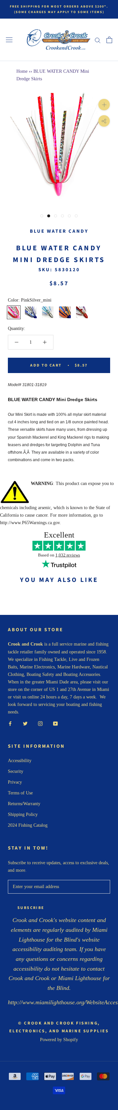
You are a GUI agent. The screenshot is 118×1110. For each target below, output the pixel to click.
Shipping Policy (23, 814)
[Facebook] (10, 723)
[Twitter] (25, 723)
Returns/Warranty (24, 803)
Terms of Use (20, 792)
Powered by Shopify (59, 1039)
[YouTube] (55, 723)
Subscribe (31, 908)
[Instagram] (40, 723)
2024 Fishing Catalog (28, 825)
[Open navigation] (9, 40)
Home (22, 71)
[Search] (98, 40)
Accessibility (19, 760)
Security (15, 771)
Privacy (15, 782)
